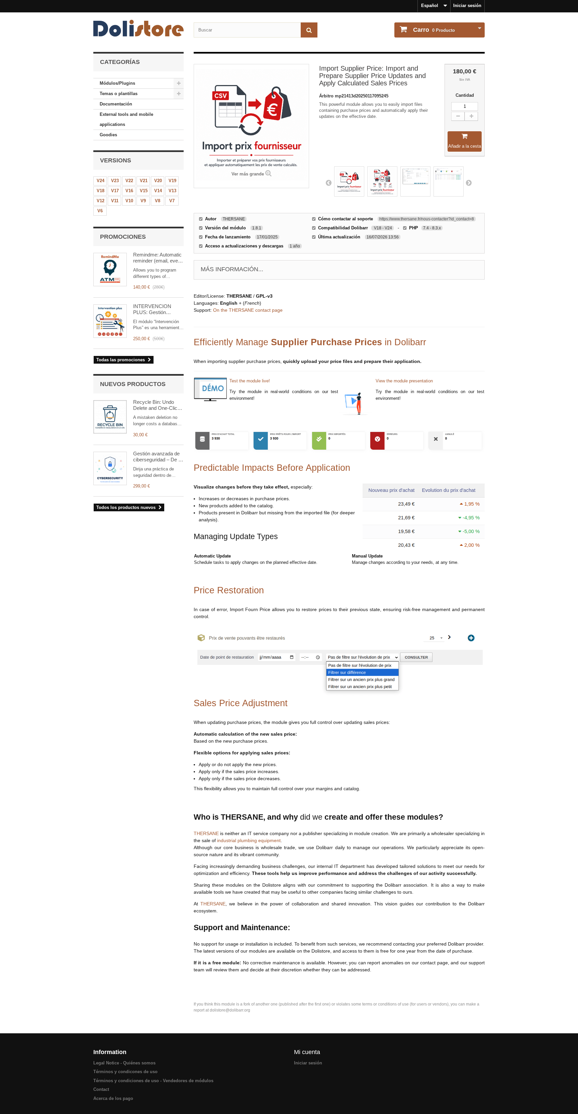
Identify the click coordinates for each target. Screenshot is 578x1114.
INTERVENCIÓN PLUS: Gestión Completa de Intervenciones (152, 309)
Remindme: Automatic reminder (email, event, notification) (158, 258)
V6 (100, 210)
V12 (100, 200)
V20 (158, 180)
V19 (172, 180)
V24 (100, 180)
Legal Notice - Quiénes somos (124, 1062)
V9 (143, 200)
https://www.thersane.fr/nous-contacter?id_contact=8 (426, 219)
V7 (172, 200)
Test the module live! (249, 380)
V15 (144, 190)
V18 (100, 190)
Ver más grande (247, 173)
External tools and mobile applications (126, 119)
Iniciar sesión (467, 5)
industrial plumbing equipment (249, 840)
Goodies (108, 134)
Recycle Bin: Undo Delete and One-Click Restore (156, 405)
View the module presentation (404, 380)
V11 (114, 200)
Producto (434, 29)
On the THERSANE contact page (248, 310)
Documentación (116, 103)
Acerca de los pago (113, 1098)
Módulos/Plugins (117, 83)
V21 (144, 180)
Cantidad (465, 95)
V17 (115, 190)
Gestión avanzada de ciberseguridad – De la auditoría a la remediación (157, 457)
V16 (129, 190)
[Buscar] (309, 30)
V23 (115, 180)
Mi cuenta (307, 1052)
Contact (101, 1089)
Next (468, 182)
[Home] (138, 28)
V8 (157, 200)
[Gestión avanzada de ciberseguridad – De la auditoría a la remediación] (110, 468)
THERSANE (206, 833)
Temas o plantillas (118, 93)
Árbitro (327, 95)
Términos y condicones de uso (125, 1071)
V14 (158, 190)
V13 (172, 190)
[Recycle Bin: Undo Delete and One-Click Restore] (110, 417)
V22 (129, 180)
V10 (129, 200)
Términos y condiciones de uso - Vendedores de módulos (153, 1080)
